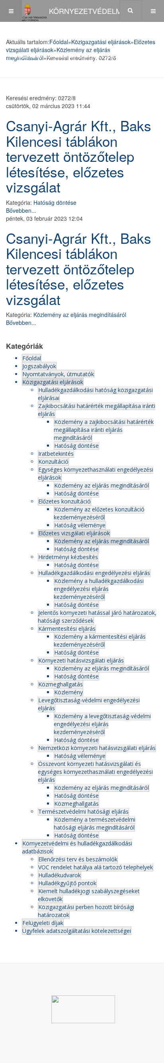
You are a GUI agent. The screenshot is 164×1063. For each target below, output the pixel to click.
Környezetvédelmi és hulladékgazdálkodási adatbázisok (77, 847)
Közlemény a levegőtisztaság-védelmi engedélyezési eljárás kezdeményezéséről (102, 724)
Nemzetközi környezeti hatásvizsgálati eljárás (97, 748)
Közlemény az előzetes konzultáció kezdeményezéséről (99, 513)
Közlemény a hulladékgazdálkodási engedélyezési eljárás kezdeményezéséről (99, 588)
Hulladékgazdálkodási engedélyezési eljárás (94, 573)
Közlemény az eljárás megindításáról (79, 315)
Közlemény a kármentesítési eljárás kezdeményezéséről (100, 640)
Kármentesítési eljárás (67, 628)
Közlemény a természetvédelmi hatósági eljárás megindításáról (94, 823)
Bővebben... (21, 210)
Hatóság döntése (54, 202)
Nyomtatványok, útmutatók (58, 374)
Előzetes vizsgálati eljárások (74, 533)
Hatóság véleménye (79, 525)
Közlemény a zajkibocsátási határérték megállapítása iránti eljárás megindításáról (104, 429)
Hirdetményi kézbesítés (68, 557)
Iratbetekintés (56, 453)
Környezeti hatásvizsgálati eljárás (81, 660)
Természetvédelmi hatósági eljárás (83, 811)
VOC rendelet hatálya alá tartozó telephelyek (95, 867)
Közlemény (68, 692)
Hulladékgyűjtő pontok (67, 883)
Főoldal (31, 358)
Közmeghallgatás (60, 684)
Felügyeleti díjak (42, 923)
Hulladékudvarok (59, 875)
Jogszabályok (39, 366)
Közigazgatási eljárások (52, 382)
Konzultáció (53, 461)
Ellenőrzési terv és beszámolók (77, 859)
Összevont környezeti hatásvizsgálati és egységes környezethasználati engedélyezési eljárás (95, 771)
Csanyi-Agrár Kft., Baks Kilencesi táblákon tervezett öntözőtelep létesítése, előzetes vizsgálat (78, 155)
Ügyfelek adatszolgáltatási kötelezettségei (76, 931)
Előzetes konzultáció (64, 501)
